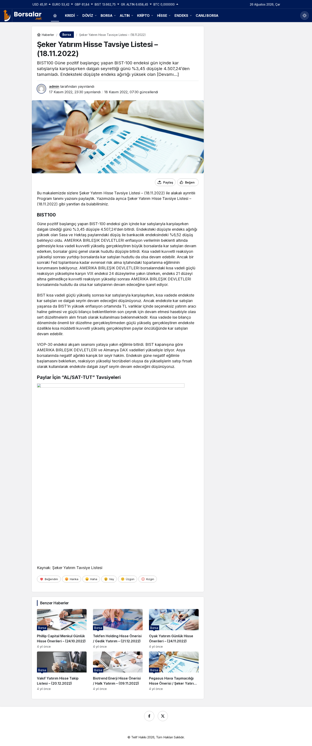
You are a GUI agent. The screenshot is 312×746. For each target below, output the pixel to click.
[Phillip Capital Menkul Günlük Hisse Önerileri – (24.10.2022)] (62, 628)
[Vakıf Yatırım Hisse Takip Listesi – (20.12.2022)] (62, 671)
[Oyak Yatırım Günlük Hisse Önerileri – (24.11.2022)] (174, 628)
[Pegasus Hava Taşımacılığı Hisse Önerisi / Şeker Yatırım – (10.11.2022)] (174, 671)
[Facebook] (149, 716)
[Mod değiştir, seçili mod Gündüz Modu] (304, 15)
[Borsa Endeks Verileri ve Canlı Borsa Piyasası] (22, 15)
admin (54, 86)
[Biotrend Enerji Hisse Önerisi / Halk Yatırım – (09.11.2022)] (118, 671)
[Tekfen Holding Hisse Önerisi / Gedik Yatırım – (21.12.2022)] (118, 628)
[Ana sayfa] (55, 15)
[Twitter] (163, 716)
